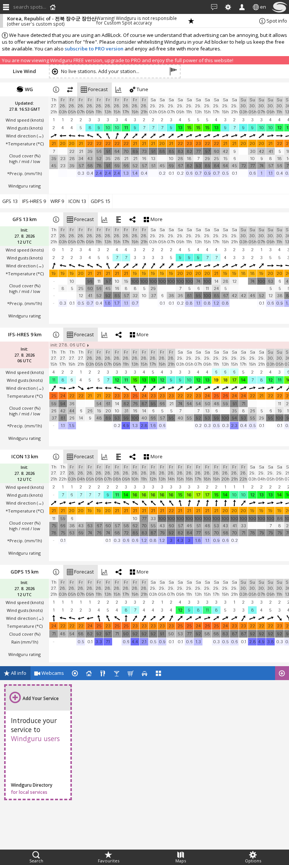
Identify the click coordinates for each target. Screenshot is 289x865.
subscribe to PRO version (94, 48)
